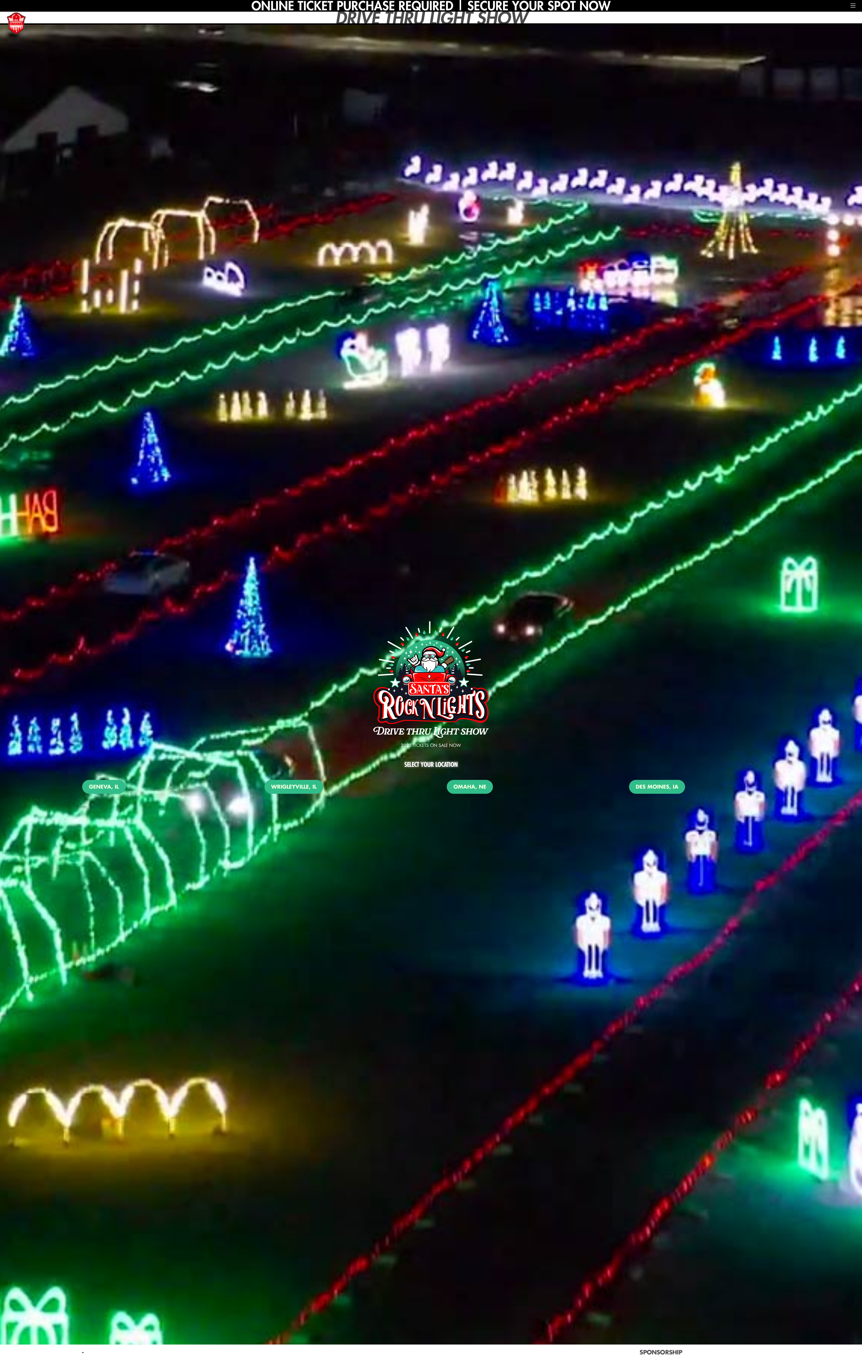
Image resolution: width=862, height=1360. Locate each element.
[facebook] (414, 1352)
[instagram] (428, 1352)
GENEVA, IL (104, 786)
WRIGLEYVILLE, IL (294, 786)
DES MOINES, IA (657, 786)
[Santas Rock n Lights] (16, 24)
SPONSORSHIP (661, 1352)
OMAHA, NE (469, 786)
